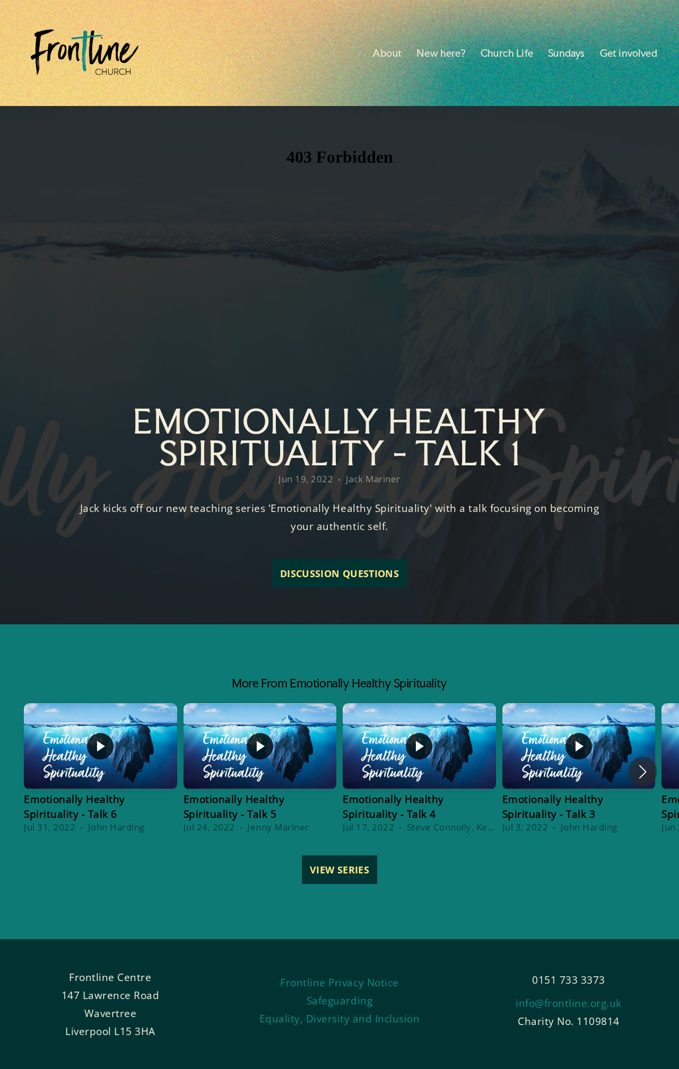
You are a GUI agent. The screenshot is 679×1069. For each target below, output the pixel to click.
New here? (442, 53)
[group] (100, 771)
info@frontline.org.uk (569, 1003)
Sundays (567, 53)
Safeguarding (339, 1000)
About (388, 53)
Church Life (508, 53)
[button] (643, 771)
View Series (339, 869)
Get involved (629, 53)
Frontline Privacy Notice (339, 982)
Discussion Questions (339, 573)
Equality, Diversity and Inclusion (339, 1018)
